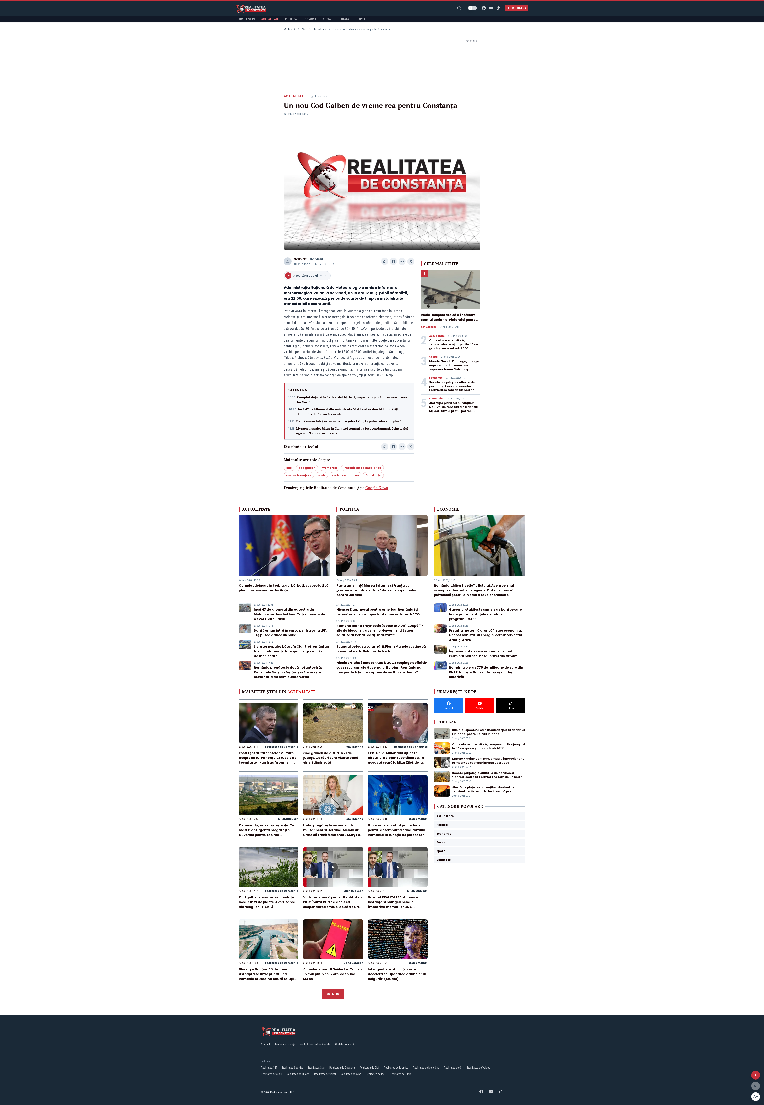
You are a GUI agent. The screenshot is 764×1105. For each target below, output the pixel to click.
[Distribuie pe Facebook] (393, 261)
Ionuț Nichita (354, 746)
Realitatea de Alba (351, 1074)
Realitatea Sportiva (292, 1067)
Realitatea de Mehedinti (426, 1067)
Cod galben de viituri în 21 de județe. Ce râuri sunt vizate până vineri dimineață (330, 758)
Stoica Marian (418, 819)
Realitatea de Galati (325, 1074)
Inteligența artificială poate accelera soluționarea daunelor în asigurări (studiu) (397, 974)
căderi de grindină (345, 475)
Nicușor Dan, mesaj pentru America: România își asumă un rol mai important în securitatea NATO (378, 612)
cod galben (307, 468)
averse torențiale (298, 475)
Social (433, 356)
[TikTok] (498, 8)
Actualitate (320, 29)
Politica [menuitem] (291, 19)
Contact (265, 1044)
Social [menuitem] (327, 19)
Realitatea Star (316, 1067)
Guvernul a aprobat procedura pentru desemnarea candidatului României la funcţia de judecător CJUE (396, 832)
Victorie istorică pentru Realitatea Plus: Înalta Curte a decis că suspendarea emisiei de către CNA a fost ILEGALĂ (332, 904)
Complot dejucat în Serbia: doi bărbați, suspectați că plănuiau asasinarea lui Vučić (352, 399)
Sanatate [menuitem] (345, 19)
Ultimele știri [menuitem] (245, 19)
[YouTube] (491, 8)
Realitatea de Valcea (478, 1067)
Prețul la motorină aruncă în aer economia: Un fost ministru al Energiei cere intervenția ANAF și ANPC (485, 635)
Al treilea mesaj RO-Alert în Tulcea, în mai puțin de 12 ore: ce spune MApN (333, 974)
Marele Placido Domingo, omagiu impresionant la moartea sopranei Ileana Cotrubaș (454, 365)
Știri (304, 29)
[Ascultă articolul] (755, 1075)
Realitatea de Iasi (375, 1074)
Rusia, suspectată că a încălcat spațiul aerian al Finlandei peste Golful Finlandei (448, 320)
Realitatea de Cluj (369, 1067)
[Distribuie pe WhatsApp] (402, 261)
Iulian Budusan (288, 819)
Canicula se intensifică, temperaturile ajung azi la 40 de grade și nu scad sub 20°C (453, 344)
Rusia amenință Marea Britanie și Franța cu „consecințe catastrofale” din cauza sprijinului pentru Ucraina (376, 590)
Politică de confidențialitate (315, 1044)
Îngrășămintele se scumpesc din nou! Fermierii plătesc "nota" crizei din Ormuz (483, 653)
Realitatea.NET (269, 1067)
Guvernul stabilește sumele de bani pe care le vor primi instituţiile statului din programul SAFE (485, 614)
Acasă (291, 29)
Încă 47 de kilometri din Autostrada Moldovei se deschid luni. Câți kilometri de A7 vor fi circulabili (348, 411)
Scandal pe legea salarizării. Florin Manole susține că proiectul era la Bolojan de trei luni (381, 649)
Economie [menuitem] (310, 19)
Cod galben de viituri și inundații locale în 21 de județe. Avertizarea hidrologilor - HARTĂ (267, 902)
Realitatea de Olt (453, 1067)
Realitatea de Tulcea (298, 1074)
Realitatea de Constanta (281, 746)
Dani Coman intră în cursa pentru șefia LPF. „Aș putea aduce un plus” (348, 421)
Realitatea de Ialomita (396, 1067)
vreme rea (329, 468)
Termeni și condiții (285, 1044)
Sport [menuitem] (362, 19)
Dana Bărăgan (353, 963)
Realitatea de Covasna (342, 1067)
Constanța (373, 475)
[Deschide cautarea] (459, 8)
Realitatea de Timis (400, 1074)
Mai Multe (333, 994)
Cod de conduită (344, 1044)
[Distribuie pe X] (410, 261)
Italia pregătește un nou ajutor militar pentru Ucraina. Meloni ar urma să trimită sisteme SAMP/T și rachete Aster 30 (332, 832)
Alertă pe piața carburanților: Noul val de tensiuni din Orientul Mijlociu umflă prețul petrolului (453, 407)
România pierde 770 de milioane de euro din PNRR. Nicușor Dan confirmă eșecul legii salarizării (486, 672)
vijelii (321, 475)
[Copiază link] (384, 261)
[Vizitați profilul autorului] (288, 261)
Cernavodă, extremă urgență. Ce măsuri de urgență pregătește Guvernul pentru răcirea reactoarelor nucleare (266, 832)
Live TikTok (518, 8)
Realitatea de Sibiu (271, 1074)
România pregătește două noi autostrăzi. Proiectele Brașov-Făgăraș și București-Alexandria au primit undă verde (289, 672)
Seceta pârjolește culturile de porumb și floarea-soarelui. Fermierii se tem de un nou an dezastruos (452, 388)
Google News (376, 487)
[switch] (472, 8)
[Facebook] (483, 8)
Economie (436, 377)
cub (289, 468)
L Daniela (315, 259)
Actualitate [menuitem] (270, 19)
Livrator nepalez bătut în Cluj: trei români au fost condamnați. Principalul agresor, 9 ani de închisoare (352, 430)
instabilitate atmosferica (362, 468)
